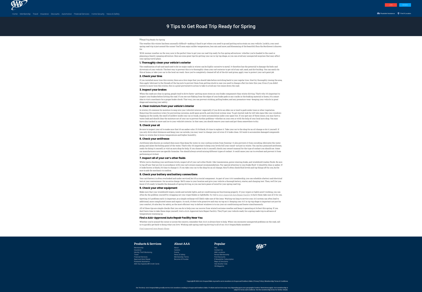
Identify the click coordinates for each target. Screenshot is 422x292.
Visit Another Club (220, 264)
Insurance (137, 250)
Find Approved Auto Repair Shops (154, 228)
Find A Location (405, 13)
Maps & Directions (221, 262)
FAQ (215, 248)
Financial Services (140, 257)
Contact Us (218, 250)
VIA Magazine (219, 266)
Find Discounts (219, 257)
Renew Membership (221, 255)
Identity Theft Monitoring (143, 252)
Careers (177, 250)
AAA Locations (219, 252)
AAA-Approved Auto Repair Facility (234, 195)
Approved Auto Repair (142, 259)
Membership (138, 248)
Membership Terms (181, 257)
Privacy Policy (259, 281)
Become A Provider (181, 259)
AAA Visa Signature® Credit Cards (146, 264)
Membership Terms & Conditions (276, 281)
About (176, 248)
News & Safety (179, 255)
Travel (136, 255)
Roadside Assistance (387, 13)
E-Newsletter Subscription (224, 259)
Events (176, 252)
